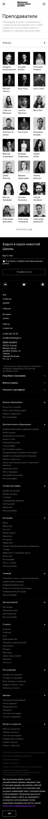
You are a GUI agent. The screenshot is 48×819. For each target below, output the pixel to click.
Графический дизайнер (13, 582)
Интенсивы (8, 518)
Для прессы (8, 646)
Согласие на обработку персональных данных (24, 753)
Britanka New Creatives (13, 739)
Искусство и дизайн (12, 407)
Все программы (10, 417)
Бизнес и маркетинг (12, 414)
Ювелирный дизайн (11, 443)
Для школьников (10, 602)
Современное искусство (14, 436)
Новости (7, 629)
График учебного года (13, 685)
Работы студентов (7, 326)
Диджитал (7, 536)
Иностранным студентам (14, 681)
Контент (6, 530)
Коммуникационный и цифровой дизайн (21, 429)
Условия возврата (11, 763)
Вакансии (7, 659)
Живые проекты (10, 707)
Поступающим (9, 670)
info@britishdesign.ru (12, 338)
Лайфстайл (8, 543)
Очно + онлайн (9, 563)
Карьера (6, 695)
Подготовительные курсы (14, 410)
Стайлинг (7, 497)
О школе (7, 624)
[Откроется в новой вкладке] (5, 284)
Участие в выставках (12, 713)
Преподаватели (10, 639)
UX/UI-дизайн (9, 504)
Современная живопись (13, 501)
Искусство (7, 556)
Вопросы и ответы (11, 688)
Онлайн (6, 550)
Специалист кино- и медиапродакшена (21, 578)
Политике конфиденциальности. (19, 806)
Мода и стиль (9, 439)
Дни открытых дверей (7, 299)
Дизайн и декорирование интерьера (19, 456)
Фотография (8, 560)
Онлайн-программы (11, 486)
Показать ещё (24, 230)
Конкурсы (7, 710)
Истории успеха (7, 317)
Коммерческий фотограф (14, 592)
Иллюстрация (9, 433)
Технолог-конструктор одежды (17, 588)
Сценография (9, 446)
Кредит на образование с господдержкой (22, 767)
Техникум (7, 574)
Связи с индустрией (12, 656)
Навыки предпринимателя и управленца (21, 546)
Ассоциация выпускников (14, 700)
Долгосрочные (9, 614)
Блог (5, 636)
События (7, 309)
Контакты (7, 663)
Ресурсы (6, 649)
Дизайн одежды (10, 494)
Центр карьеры (10, 703)
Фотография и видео (12, 449)
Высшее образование (12, 402)
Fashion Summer (10, 742)
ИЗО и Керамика (10, 472)
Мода (5, 523)
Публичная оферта (11, 760)
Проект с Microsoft (11, 746)
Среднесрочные (10, 469)
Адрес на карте (10, 342)
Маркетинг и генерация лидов (16, 553)
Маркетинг (8, 507)
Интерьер (7, 540)
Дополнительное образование (17, 424)
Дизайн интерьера (11, 491)
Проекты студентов (12, 724)
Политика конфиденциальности (17, 756)
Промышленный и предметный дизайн (20, 453)
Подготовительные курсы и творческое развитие (21, 464)
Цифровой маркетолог (13, 585)
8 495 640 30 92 (10, 334)
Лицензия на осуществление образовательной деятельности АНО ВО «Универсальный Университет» (22, 772)
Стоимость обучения (12, 678)
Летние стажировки (12, 717)
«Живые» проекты (11, 732)
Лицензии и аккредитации (15, 643)
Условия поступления (12, 675)
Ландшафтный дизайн (13, 475)
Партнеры (7, 653)
